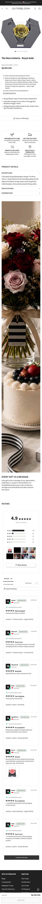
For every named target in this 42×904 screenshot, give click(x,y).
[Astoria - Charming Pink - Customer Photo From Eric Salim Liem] (9, 550)
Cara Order (25, 886)
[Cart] (39, 8)
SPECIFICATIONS (7, 188)
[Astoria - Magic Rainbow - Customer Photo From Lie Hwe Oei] (32, 556)
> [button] (21, 857)
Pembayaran (26, 889)
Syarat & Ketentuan (8, 889)
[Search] (6, 8)
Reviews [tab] (6, 579)
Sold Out (21, 900)
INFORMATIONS (7, 193)
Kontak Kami (26, 882)
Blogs (3, 878)
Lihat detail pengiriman (9, 93)
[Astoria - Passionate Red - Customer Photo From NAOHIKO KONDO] (17, 550)
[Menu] (2, 8)
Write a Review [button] (22, 565)
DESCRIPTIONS (7, 173)
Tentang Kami (6, 882)
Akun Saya (25, 878)
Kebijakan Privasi (7, 886)
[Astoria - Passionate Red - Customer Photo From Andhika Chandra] (24, 556)
